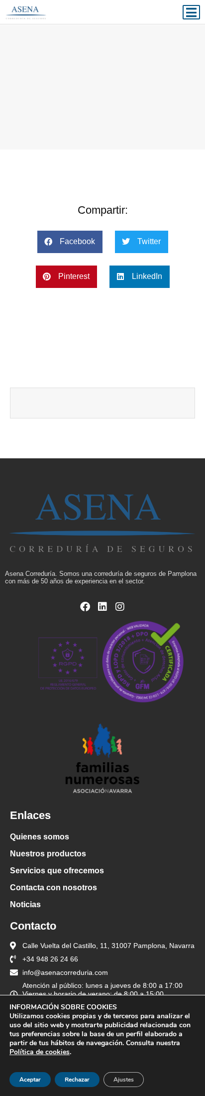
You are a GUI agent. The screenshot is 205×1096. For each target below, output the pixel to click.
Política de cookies (39, 1052)
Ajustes (123, 1080)
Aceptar (30, 1080)
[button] (69, 242)
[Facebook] (85, 607)
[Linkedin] (102, 607)
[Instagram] (120, 607)
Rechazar (77, 1080)
